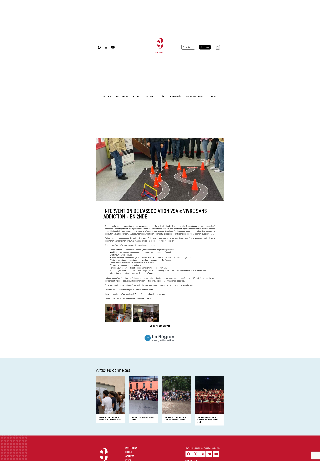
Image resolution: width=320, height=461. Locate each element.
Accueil (107, 96)
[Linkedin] (209, 454)
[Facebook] (99, 47)
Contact (212, 96)
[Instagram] (106, 47)
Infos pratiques (195, 96)
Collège (149, 96)
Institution (122, 96)
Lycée (161, 96)
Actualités (175, 96)
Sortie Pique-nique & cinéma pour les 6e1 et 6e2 (207, 419)
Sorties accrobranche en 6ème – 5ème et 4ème (175, 418)
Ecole (136, 96)
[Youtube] (113, 47)
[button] (218, 47)
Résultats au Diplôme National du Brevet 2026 (109, 418)
